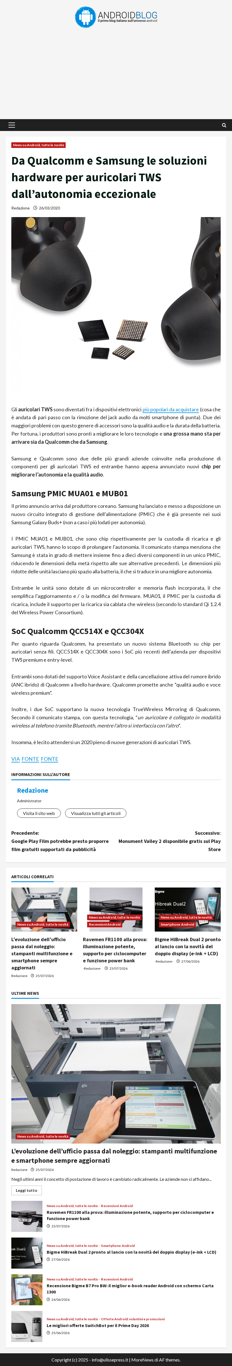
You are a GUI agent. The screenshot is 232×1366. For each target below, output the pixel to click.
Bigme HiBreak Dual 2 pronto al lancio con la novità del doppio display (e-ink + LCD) (188, 946)
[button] (12, 125)
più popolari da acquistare (171, 409)
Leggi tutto (29, 1191)
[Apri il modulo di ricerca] (224, 125)
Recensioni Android (105, 924)
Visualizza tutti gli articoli (96, 813)
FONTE (30, 759)
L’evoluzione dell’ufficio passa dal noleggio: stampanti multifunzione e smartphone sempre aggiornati (41, 953)
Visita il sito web (39, 813)
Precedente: (60, 841)
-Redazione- (92, 968)
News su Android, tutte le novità (38, 145)
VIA (15, 759)
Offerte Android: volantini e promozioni (133, 1319)
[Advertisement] (116, 71)
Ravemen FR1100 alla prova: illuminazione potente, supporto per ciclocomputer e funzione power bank (26, 1216)
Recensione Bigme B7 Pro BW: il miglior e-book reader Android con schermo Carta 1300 (26, 1289)
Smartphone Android (177, 924)
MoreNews (142, 1359)
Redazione (20, 208)
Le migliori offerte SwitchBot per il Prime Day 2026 (26, 1326)
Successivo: (170, 841)
